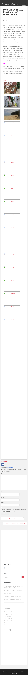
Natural (21, 19)
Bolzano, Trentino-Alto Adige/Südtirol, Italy (13, 600)
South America (9, 20)
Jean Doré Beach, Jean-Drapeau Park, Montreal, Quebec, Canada (13, 586)
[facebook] (7, 568)
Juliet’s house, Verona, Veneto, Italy (12, 596)
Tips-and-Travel (10, 4)
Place (4, 20)
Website (3, 502)
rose (16, 19)
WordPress (14, 673)
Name (3, 492)
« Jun (5, 624)
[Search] (23, 577)
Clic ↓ (4, 80)
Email (3, 497)
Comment (4, 474)
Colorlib (20, 672)
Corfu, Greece (7, 593)
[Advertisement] (14, 402)
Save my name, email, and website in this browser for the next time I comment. (13, 510)
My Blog (3, 672)
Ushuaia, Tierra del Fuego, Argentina (13, 590)
